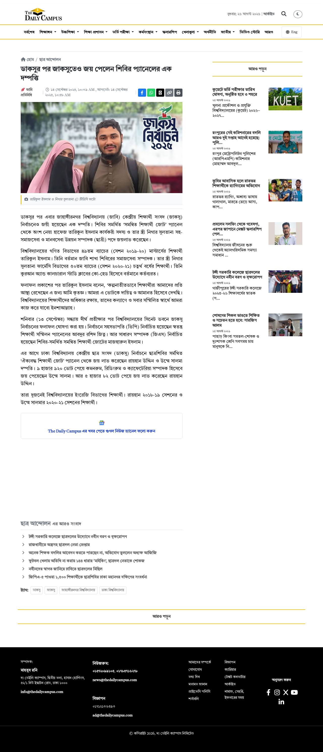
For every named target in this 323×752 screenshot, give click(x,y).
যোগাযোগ (195, 669)
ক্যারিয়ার (230, 669)
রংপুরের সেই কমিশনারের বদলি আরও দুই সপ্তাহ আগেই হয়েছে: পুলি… (236, 138)
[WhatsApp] (151, 93)
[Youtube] (294, 693)
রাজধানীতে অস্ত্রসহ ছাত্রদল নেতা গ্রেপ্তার (59, 545)
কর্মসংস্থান (146, 32)
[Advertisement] (101, 479)
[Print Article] (178, 93)
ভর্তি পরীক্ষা (122, 32)
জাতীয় (226, 32)
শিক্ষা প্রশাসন (94, 32)
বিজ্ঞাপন (230, 662)
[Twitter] (160, 93)
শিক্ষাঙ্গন (46, 32)
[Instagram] (277, 693)
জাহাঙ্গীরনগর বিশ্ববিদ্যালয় (78, 590)
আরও (269, 32)
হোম (30, 60)
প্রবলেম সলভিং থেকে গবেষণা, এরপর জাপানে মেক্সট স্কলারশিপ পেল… (237, 229)
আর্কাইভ (269, 14)
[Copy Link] (169, 93)
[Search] (284, 14)
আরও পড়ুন (257, 69)
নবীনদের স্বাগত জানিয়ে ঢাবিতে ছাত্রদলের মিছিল (65, 569)
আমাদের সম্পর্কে (200, 662)
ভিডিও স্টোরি (250, 32)
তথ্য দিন (194, 677)
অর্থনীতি (210, 32)
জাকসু (51, 590)
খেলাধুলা (189, 32)
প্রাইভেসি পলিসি (199, 691)
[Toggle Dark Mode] (298, 14)
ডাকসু (36, 590)
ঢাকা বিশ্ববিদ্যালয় (113, 590)
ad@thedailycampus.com (113, 715)
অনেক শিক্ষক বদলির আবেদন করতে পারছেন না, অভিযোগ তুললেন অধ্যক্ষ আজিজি (92, 553)
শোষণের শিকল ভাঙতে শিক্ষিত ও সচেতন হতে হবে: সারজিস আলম (236, 320)
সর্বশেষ (29, 32)
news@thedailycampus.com (115, 680)
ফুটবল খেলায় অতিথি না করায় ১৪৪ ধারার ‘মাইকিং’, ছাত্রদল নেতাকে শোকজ (86, 561)
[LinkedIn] (281, 702)
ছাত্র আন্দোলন (50, 60)
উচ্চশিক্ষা (68, 32)
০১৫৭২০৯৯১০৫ (103, 671)
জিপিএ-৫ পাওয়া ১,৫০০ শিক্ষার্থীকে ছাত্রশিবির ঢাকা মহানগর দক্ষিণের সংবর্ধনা (87, 577)
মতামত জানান (198, 684)
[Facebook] (142, 93)
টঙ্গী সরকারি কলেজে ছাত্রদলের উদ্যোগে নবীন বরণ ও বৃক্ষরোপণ (77, 537)
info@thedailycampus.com (42, 692)
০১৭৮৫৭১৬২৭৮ (127, 671)
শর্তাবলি (194, 699)
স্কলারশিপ (170, 32)
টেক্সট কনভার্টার (235, 677)
